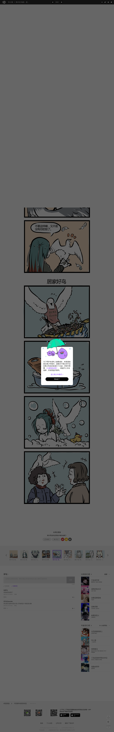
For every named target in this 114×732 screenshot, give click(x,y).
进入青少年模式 (56, 374)
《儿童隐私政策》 (51, 368)
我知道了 (57, 379)
